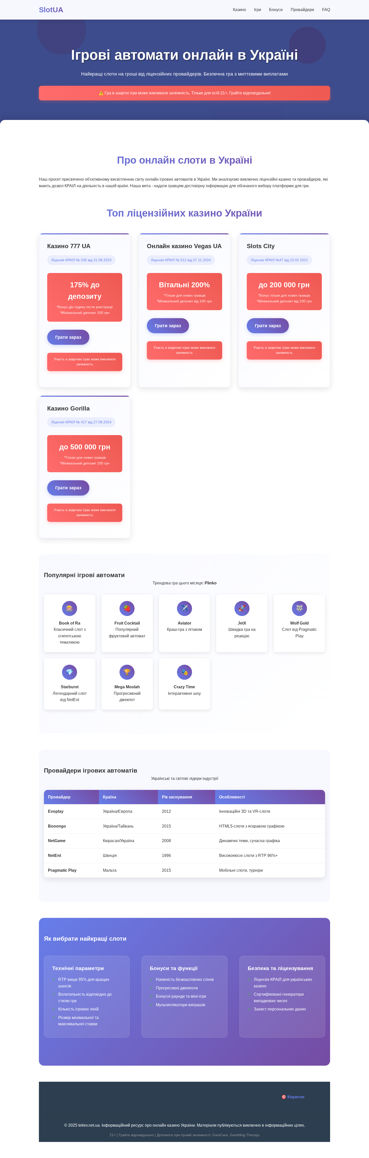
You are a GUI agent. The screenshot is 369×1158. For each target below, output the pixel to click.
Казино (239, 10)
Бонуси (276, 10)
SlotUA (51, 10)
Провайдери (302, 10)
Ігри (257, 10)
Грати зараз (68, 337)
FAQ (326, 10)
